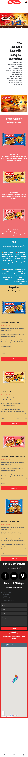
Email (3, 609)
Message (4, 618)
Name (3, 605)
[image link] (5, 576)
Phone (3, 613)
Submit (14, 628)
